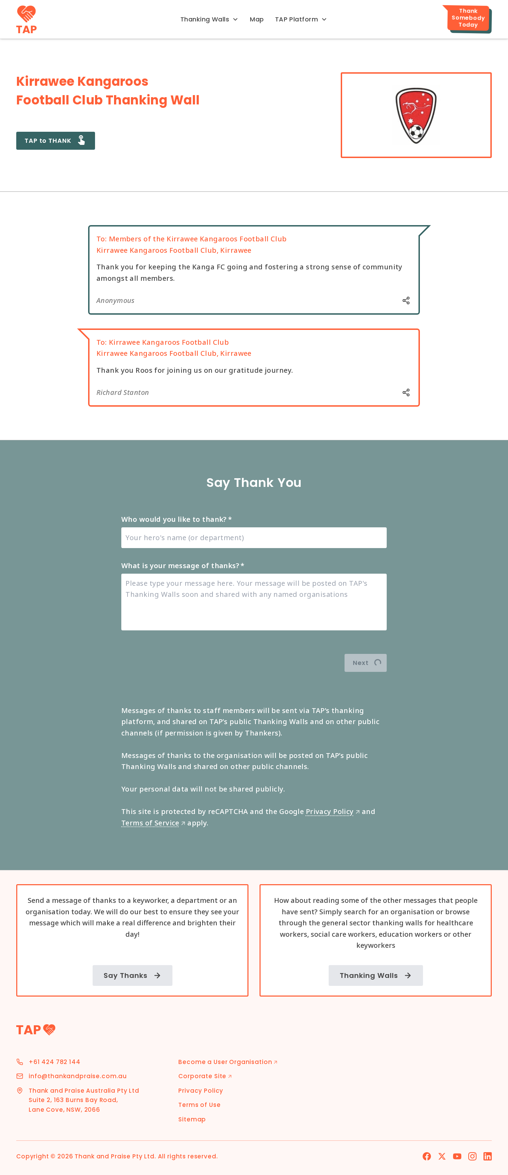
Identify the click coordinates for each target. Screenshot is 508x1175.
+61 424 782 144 (55, 1062)
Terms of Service (153, 822)
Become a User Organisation (227, 1062)
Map (257, 19)
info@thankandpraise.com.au (78, 1076)
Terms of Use (199, 1105)
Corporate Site (205, 1076)
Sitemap (192, 1119)
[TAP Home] (26, 19)
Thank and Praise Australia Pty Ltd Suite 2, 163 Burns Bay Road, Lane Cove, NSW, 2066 (84, 1100)
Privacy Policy (333, 811)
